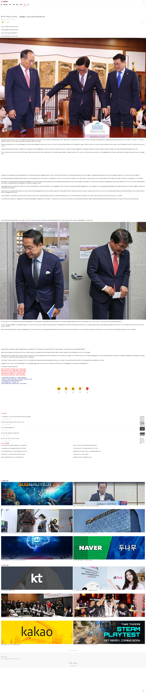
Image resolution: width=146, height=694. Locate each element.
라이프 (21, 4)
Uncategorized (4, 419)
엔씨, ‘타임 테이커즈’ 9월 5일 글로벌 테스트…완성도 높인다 (85, 644)
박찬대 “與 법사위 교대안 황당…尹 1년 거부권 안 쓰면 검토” (13, 373)
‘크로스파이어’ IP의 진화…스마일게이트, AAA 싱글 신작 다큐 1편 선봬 (15, 532)
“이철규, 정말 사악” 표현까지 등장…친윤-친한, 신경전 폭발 (13, 375)
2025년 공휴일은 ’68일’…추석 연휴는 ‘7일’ (10, 382)
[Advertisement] (73, 10)
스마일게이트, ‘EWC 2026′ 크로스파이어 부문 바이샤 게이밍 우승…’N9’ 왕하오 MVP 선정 (91, 617)
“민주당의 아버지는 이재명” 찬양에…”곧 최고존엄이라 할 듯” (13, 372)
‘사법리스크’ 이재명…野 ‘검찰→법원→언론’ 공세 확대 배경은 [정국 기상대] (16, 379)
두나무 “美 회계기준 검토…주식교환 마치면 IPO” (83, 560)
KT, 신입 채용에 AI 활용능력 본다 (8, 427)
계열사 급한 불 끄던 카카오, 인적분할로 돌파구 (10, 644)
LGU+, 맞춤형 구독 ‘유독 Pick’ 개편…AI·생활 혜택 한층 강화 (85, 590)
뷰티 (10, 4)
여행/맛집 (5, 4)
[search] (144, 2)
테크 (25, 4)
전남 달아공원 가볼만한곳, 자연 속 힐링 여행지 (10, 433)
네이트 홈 (70, 663)
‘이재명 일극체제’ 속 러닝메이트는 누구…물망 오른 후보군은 (13, 377)
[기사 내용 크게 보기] (144, 22)
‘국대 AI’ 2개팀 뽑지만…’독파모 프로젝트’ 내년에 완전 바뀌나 (13, 560)
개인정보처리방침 (6, 658)
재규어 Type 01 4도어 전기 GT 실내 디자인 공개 (10, 438)
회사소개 (2, 658)
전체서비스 (75, 663)
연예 (14, 4)
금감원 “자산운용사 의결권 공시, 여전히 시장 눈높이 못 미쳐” (13, 422)
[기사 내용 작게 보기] (142, 22)
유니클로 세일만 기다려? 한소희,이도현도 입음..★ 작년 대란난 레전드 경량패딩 (16, 416)
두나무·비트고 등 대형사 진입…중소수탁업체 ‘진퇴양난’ (12, 617)
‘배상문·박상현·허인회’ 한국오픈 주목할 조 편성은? (11, 380)
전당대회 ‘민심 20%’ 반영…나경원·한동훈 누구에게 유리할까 (13, 370)
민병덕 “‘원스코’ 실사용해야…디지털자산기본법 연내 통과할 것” (86, 505)
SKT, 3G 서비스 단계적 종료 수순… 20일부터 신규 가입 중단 (85, 532)
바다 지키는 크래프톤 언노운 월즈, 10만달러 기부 (11, 505)
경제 (17, 4)
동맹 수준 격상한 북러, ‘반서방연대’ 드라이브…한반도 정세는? (13, 369)
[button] (143, 691)
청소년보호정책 (12, 658)
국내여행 (3, 435)
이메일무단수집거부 (18, 658)
